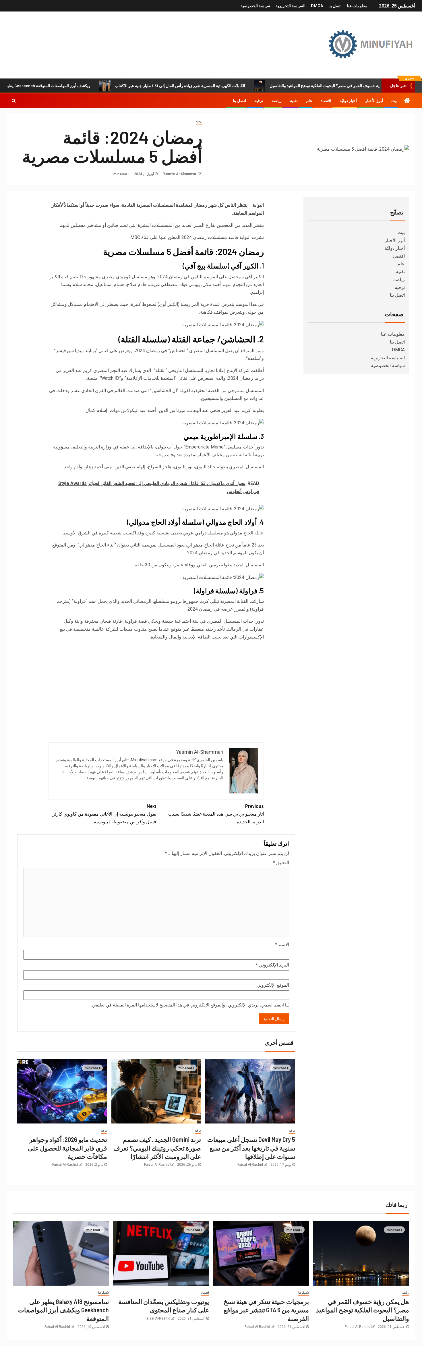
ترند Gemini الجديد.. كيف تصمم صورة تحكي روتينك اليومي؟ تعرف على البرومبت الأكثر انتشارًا (157, 1148)
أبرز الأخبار (374, 100)
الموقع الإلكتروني (273, 985)
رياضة (277, 100)
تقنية (294, 100)
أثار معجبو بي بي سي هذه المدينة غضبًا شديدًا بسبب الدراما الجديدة (216, 814)
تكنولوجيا (303, 1292)
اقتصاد (326, 100)
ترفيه (258, 100)
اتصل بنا (335, 5)
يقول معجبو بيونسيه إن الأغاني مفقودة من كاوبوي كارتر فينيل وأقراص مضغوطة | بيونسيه (104, 814)
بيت (394, 100)
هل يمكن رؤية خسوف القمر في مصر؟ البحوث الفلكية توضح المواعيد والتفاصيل (362, 1310)
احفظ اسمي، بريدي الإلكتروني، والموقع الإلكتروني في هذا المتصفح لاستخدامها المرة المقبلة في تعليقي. (187, 1005)
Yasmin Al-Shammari (179, 174)
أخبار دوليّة (348, 100)
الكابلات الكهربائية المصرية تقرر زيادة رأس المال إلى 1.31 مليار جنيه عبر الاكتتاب (213, 85)
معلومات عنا (357, 5)
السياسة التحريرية (290, 5)
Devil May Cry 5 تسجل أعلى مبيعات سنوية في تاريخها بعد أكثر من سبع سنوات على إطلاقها (251, 1148)
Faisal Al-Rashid (250, 1165)
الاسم (282, 944)
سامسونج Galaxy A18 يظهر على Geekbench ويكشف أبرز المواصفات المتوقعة (63, 1310)
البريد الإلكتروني (272, 965)
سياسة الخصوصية (255, 5)
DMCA (317, 5)
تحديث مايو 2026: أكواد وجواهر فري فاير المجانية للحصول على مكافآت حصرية (67, 1148)
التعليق (281, 862)
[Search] (13, 100)
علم (309, 100)
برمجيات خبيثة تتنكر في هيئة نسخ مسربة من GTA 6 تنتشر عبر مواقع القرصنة (266, 1310)
